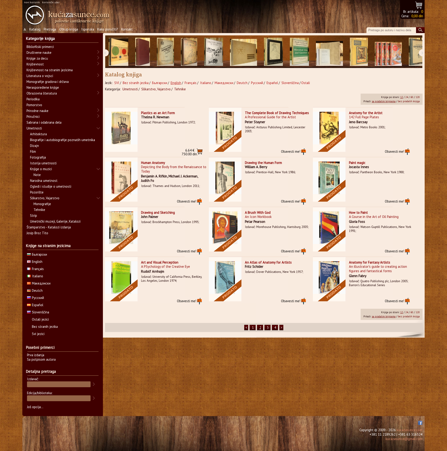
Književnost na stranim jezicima (50, 70)
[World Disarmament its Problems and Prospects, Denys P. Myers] (142, 52)
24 (406, 97)
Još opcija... (35, 407)
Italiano (205, 83)
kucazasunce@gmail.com (404, 439)
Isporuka (87, 29)
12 (401, 97)
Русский (257, 83)
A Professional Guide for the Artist (270, 117)
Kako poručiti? (107, 29)
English (176, 83)
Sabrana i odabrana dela (44, 122)
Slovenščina (290, 83)
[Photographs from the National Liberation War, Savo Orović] (243, 52)
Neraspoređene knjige (43, 87)
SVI (116, 83)
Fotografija (38, 157)
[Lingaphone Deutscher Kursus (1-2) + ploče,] (329, 52)
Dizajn (34, 145)
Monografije (42, 204)
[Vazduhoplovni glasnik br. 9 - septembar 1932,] (165, 52)
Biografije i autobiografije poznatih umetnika (62, 140)
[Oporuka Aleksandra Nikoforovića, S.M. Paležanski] (418, 52)
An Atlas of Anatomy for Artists (268, 262)
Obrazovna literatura (42, 93)
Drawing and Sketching (158, 212)
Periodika (33, 99)
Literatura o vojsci (40, 76)
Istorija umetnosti (43, 163)
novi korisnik (32, 2)
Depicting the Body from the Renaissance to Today (173, 169)
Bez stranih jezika (136, 83)
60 (411, 97)
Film (33, 151)
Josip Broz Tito (37, 233)
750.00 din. (190, 152)
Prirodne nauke (37, 111)
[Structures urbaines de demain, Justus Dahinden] (213, 52)
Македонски (224, 83)
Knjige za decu (37, 58)
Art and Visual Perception (159, 262)
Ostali (305, 83)
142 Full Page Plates (364, 117)
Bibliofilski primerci (40, 46)
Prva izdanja (35, 355)
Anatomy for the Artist (366, 113)
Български (159, 83)
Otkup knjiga (68, 29)
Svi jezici (38, 334)
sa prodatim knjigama (384, 101)
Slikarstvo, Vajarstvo (156, 89)
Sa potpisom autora (41, 359)
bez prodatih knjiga (409, 101)
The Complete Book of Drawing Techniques (277, 113)
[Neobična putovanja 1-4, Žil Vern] (388, 52)
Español (272, 83)
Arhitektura (38, 134)
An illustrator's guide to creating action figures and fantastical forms (378, 268)
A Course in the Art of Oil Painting (374, 216)
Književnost (35, 64)
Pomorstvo (34, 105)
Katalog (35, 29)
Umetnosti (130, 89)
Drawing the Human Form (263, 162)
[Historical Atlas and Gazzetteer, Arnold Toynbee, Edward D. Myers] (299, 52)
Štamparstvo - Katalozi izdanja (49, 227)
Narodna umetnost (44, 180)
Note (37, 175)
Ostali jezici (40, 319)
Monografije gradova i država (48, 81)
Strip (33, 215)
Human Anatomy (153, 162)
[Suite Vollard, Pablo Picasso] (273, 52)
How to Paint (358, 212)
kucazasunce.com (409, 430)
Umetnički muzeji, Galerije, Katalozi (55, 221)
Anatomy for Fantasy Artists (369, 262)
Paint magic (357, 162)
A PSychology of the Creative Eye (165, 266)
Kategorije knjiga (40, 38)
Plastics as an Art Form (158, 113)
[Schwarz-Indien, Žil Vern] (359, 52)
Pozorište (37, 192)
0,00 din (417, 16)
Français (190, 83)
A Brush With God (258, 212)
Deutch (242, 83)
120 (418, 97)
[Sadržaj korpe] (419, 4)
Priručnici (33, 116)
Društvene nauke (39, 52)
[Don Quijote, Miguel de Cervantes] (189, 52)
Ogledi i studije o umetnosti (50, 186)
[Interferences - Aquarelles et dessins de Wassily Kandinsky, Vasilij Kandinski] (118, 52)
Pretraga (50, 29)
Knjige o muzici (41, 169)
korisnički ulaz (51, 2)
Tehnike (180, 89)
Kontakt (127, 29)
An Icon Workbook (258, 216)
